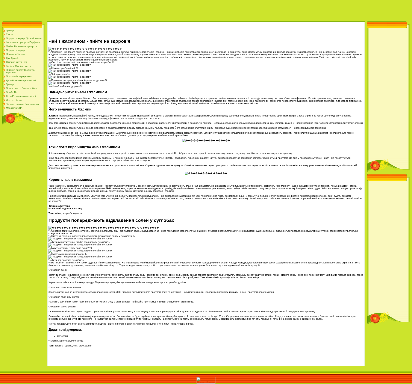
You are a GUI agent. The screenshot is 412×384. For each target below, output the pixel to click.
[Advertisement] (78, 9)
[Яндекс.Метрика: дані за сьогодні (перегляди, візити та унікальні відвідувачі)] (206, 380)
